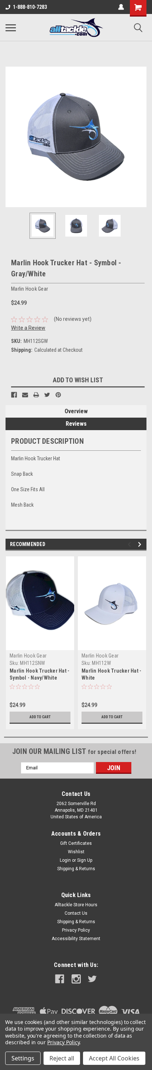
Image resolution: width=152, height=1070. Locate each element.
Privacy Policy (76, 930)
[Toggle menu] (11, 27)
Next (140, 136)
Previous (11, 136)
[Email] (25, 395)
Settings (22, 1058)
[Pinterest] (58, 395)
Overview (76, 411)
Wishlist (76, 851)
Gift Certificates (76, 843)
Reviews (76, 423)
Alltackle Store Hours (76, 904)
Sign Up (84, 860)
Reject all (61, 1058)
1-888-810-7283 (30, 7)
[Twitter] (47, 395)
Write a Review (28, 328)
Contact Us (76, 913)
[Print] (36, 395)
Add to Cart (40, 717)
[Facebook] (14, 395)
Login (65, 860)
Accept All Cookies (114, 1058)
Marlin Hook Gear (28, 656)
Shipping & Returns (76, 868)
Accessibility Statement (76, 938)
